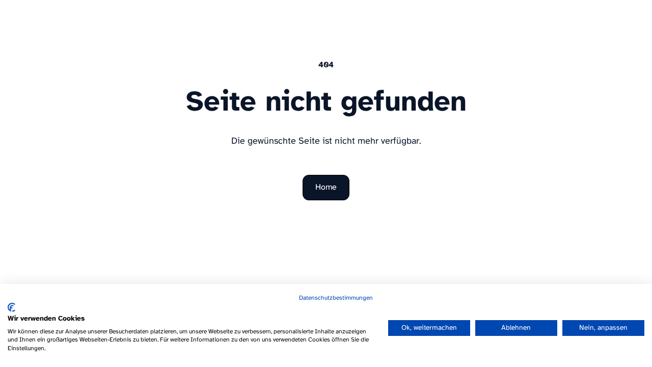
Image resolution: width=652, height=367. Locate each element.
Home (326, 187)
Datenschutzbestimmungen (336, 298)
